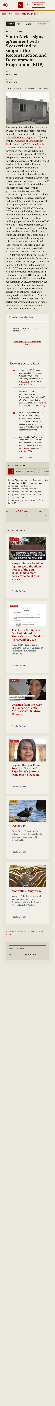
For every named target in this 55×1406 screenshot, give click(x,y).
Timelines (14, 14)
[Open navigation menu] (50, 5)
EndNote (11, 516)
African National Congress (20, 137)
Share (47, 88)
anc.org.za (41, 403)
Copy (47, 480)
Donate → (10, 934)
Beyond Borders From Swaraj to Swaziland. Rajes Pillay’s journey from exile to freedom (26, 770)
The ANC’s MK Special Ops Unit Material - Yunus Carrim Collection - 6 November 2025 (27, 635)
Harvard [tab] (19, 472)
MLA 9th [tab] (38, 471)
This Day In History (32, 14)
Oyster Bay (19, 825)
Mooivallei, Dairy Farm (26, 891)
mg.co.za (25, 381)
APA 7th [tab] (11, 471)
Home (4, 14)
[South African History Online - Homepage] (5, 5)
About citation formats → (37, 516)
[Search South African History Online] (20, 5)
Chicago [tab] (46, 472)
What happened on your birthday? (24, 329)
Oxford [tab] (30, 472)
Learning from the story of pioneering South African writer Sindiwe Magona (27, 709)
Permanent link (33, 88)
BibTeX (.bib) (21, 511)
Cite (14, 88)
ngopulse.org (24, 448)
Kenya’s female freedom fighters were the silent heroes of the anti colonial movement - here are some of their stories (27, 571)
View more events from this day (27, 343)
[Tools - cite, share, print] (27, 5)
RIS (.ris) (38, 511)
